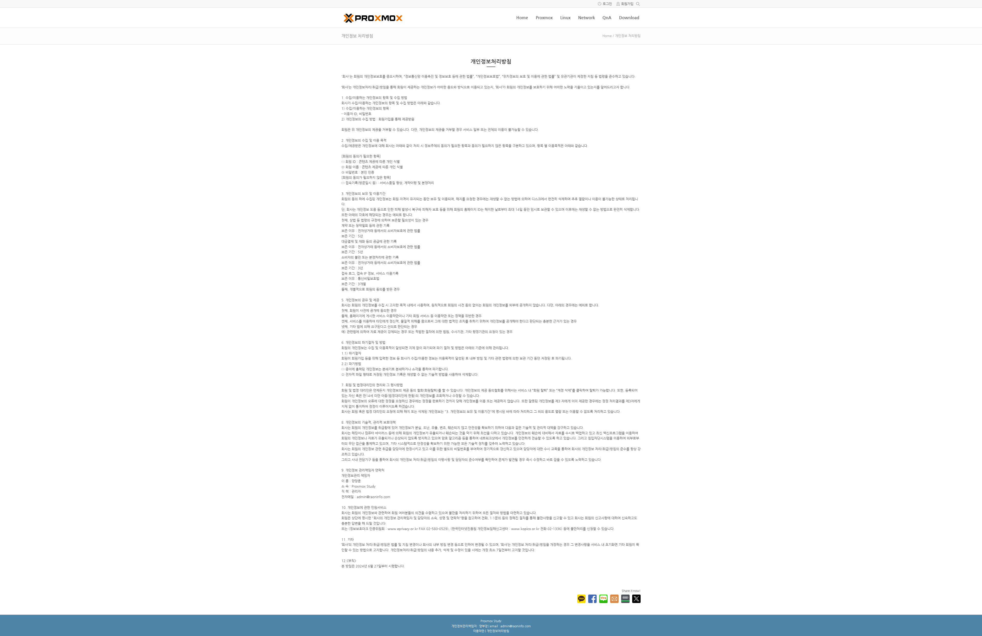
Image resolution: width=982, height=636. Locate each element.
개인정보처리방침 (498, 631)
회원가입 (627, 4)
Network (586, 17)
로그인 (607, 4)
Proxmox (544, 17)
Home (522, 17)
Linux (565, 17)
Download (629, 17)
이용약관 (478, 631)
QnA (606, 17)
